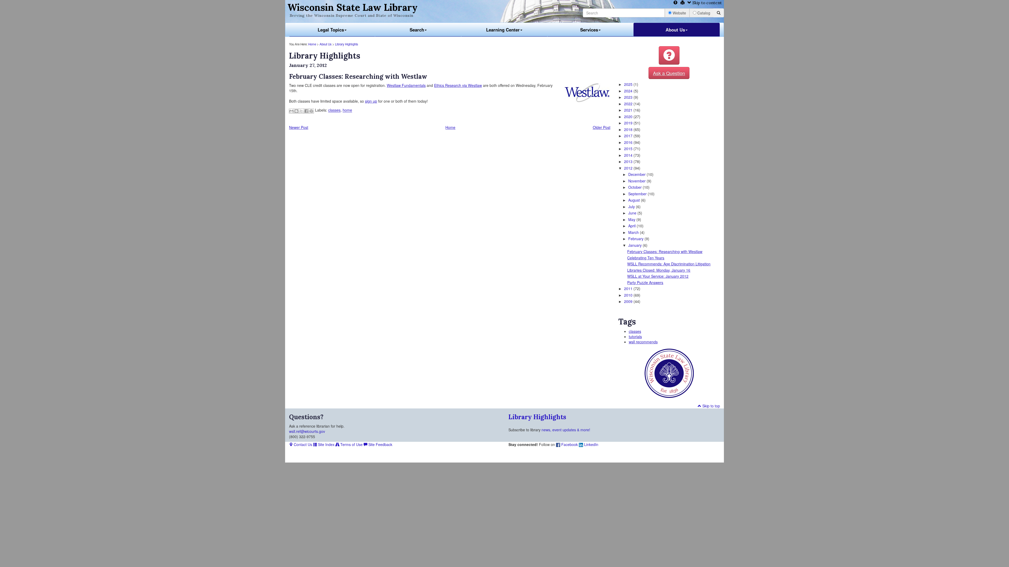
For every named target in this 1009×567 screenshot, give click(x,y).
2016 (629, 142)
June (632, 213)
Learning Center (503, 30)
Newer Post (298, 127)
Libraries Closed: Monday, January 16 (658, 270)
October (635, 187)
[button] (669, 55)
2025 (629, 84)
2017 (629, 135)
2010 (629, 295)
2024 (629, 90)
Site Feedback (379, 444)
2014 (629, 155)
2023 (629, 97)
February (636, 238)
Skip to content (706, 2)
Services (589, 30)
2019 (629, 122)
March (634, 232)
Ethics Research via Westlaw (458, 85)
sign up (371, 101)
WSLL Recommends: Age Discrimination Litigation (669, 263)
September (638, 193)
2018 (629, 129)
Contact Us (302, 444)
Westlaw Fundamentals (406, 85)
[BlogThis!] (296, 111)
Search (417, 30)
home (347, 110)
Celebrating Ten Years (645, 257)
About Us (675, 30)
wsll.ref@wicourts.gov (307, 431)
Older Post (601, 127)
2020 (629, 116)
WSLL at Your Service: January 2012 (657, 276)
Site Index (325, 444)
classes (334, 110)
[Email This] (291, 111)
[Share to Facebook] (306, 111)
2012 (629, 168)
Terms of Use (351, 444)
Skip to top (710, 405)
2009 (629, 301)
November (637, 180)
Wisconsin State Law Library (352, 7)
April (632, 225)
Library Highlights (346, 44)
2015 (629, 148)
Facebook (569, 444)
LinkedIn (590, 444)
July (632, 206)
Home (312, 44)
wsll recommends (643, 341)
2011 (629, 288)
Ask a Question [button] (669, 73)
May (632, 219)
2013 (629, 161)
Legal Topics (331, 30)
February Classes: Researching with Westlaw (664, 251)
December (637, 174)
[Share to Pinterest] (311, 111)
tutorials (635, 336)
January (635, 245)
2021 (629, 110)
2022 (629, 103)
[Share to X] (301, 111)
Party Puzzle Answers (645, 282)
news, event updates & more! (566, 429)
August (634, 200)
